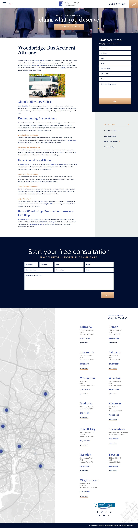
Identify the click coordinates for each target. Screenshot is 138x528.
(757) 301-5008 (85, 492)
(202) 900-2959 (114, 389)
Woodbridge (40, 60)
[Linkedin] (106, 512)
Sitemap (116, 525)
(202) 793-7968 (85, 338)
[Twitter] (102, 512)
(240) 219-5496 (114, 439)
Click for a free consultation (69, 26)
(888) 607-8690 (117, 4)
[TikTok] (108, 515)
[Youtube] (104, 515)
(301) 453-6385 (114, 338)
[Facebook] (97, 512)
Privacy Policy (130, 525)
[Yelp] (99, 515)
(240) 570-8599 (85, 413)
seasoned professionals (58, 164)
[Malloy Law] (69, 4)
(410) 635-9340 (114, 364)
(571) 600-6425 (85, 466)
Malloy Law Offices (38, 65)
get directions (84, 342)
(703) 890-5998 (114, 415)
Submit (115, 101)
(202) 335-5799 (85, 389)
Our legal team (71, 140)
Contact (63, 68)
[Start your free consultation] (133, 4)
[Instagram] (110, 512)
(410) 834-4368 (114, 466)
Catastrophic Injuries (110, 136)
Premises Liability (109, 147)
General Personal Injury (110, 131)
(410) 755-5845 (85, 441)
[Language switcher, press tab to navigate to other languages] (11, 4)
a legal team (57, 111)
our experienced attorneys (47, 222)
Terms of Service (122, 525)
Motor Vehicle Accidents (111, 141)
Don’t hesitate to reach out (37, 224)
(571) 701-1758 (84, 364)
